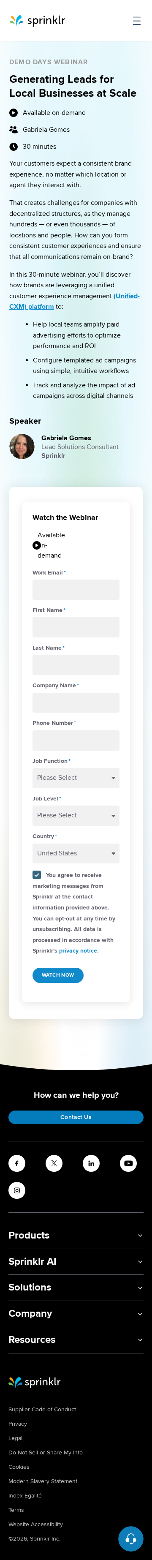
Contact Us (76, 1117)
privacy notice (78, 950)
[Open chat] (131, 1539)
